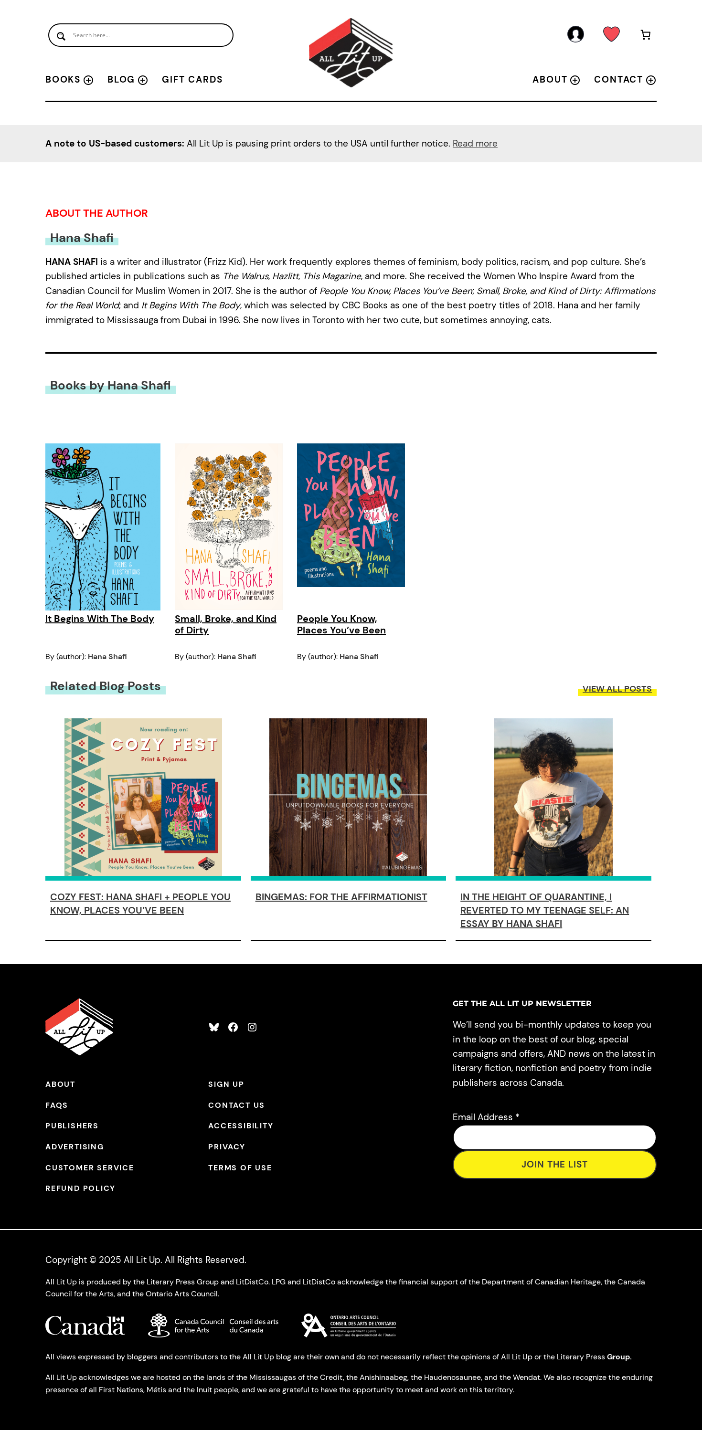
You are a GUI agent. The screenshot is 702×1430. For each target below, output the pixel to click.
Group (618, 1357)
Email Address (486, 1117)
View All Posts (617, 688)
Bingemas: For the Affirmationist (341, 897)
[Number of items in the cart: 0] (646, 36)
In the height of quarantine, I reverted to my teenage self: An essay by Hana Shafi (544, 910)
